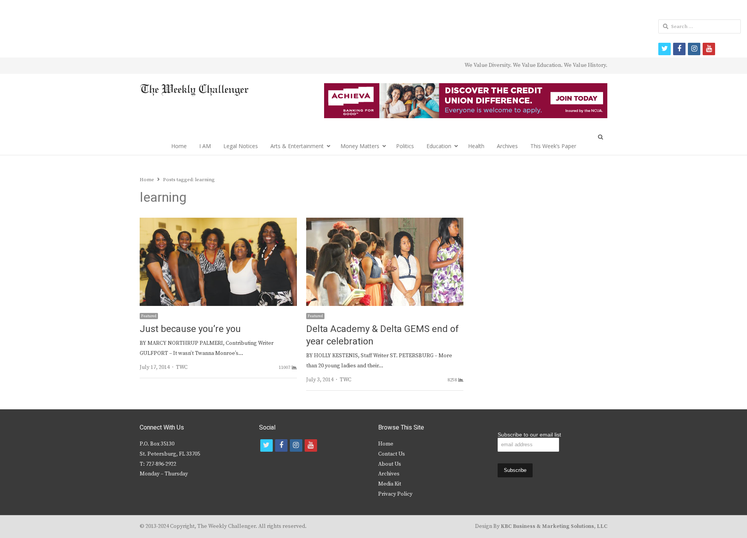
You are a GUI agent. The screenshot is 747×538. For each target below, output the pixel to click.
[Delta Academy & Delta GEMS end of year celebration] (384, 222)
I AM (205, 146)
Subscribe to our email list (529, 434)
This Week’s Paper (553, 146)
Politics (405, 146)
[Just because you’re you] (218, 222)
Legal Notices (240, 146)
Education (438, 146)
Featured (148, 316)
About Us (389, 464)
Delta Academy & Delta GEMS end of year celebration (382, 335)
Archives (507, 146)
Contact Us (391, 454)
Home (179, 146)
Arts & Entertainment (297, 146)
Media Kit (389, 483)
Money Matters (359, 146)
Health (476, 146)
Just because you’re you (190, 329)
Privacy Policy (395, 494)
